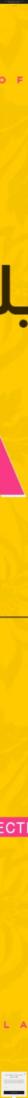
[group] (14, 551)
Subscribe (14, 1092)
